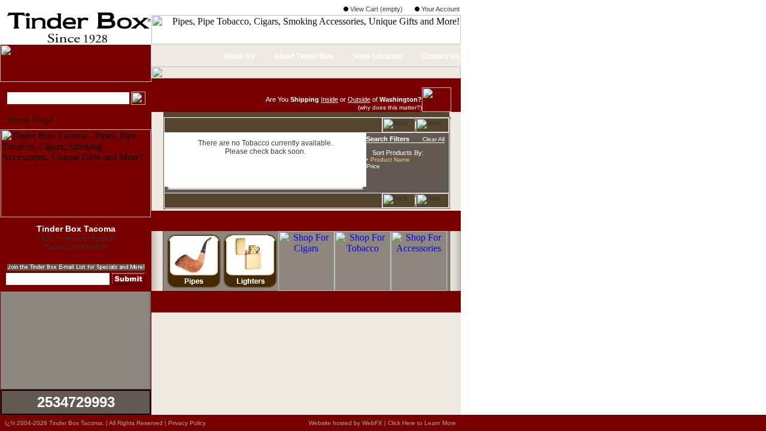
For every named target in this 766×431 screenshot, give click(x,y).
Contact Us (440, 56)
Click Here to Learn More (422, 423)
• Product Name (388, 159)
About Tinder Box (302, 56)
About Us (238, 56)
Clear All (433, 139)
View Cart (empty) (375, 9)
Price (373, 166)
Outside (359, 99)
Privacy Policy (187, 423)
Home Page (30, 120)
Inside (329, 99)
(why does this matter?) (390, 107)
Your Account (440, 9)
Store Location (376, 56)
